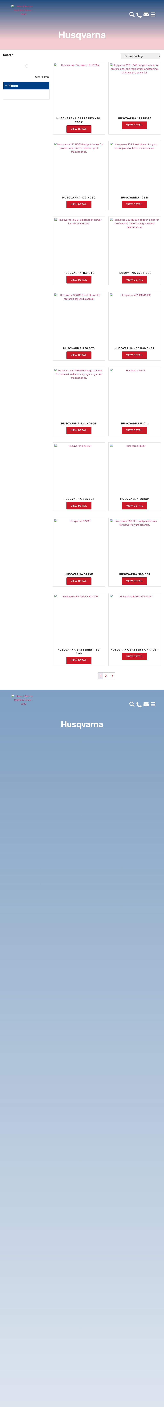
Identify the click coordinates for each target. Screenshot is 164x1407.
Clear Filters (42, 76)
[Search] (31, 66)
